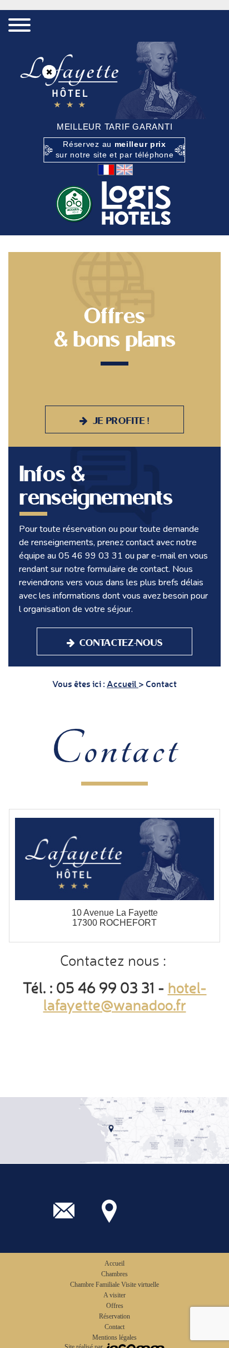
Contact (114, 1327)
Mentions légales (114, 1337)
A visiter (114, 1295)
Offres (114, 1306)
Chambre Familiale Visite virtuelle (114, 1284)
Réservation (114, 1316)
